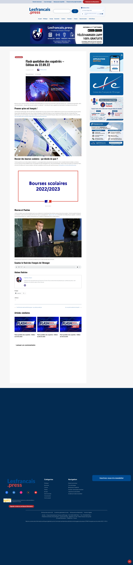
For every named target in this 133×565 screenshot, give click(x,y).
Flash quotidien (19, 57)
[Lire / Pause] (82, 13)
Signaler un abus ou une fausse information (21, 506)
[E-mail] (25, 285)
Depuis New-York (52, 214)
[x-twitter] (28, 492)
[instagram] (21, 492)
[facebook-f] (6, 492)
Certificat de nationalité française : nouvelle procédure (29, 307)
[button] (129, 561)
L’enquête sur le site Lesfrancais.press (67, 165)
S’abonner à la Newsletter (92, 1)
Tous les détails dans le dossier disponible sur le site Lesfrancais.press (31, 116)
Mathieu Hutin (43, 69)
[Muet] (98, 14)
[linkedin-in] (14, 492)
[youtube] (35, 492)
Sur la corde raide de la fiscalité (72, 307)
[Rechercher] (75, 11)
